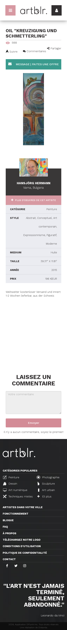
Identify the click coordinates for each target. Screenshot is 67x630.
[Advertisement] (33, 331)
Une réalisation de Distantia (33, 627)
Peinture (13, 477)
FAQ (5, 526)
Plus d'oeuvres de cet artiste (35, 200)
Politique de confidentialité (25, 552)
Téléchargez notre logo (21, 539)
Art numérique (17, 490)
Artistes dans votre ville (23, 507)
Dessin (12, 483)
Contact (9, 559)
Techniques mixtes (20, 496)
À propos (9, 533)
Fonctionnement (15, 513)
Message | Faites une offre (37, 64)
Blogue (8, 520)
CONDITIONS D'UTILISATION (22, 546)
